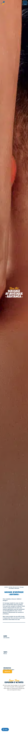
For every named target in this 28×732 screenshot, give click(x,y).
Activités (10, 587)
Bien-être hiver (16, 587)
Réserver (7, 671)
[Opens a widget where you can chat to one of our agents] (5, 729)
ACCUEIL (6, 587)
